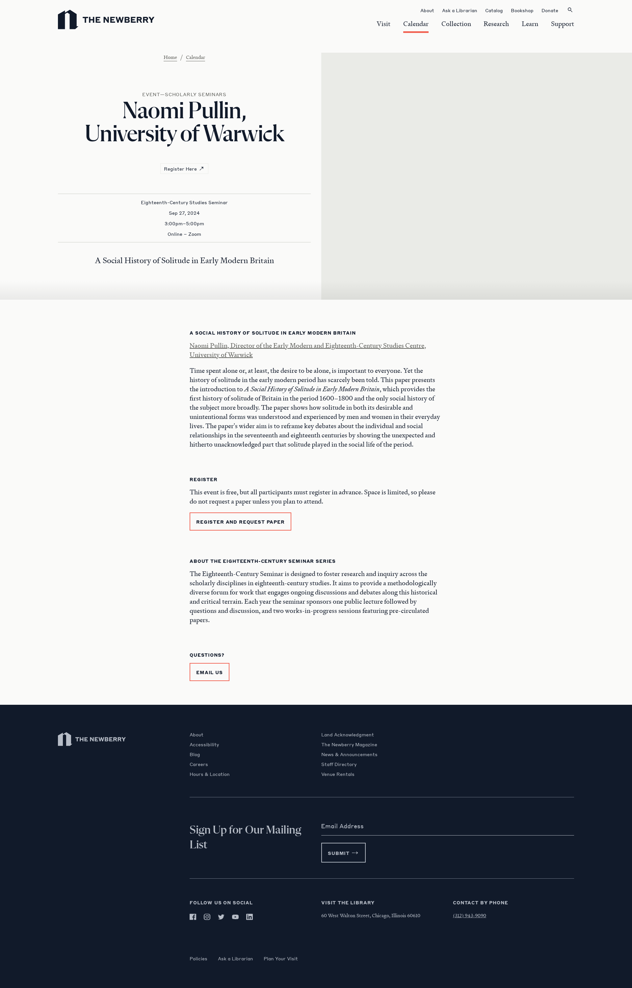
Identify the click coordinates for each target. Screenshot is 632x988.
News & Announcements (349, 754)
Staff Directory (338, 764)
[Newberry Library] (92, 749)
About (196, 734)
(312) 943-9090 (469, 915)
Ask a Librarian (235, 958)
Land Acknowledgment (347, 734)
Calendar (195, 57)
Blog (195, 754)
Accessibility (204, 744)
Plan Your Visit (281, 958)
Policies (198, 958)
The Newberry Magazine (349, 744)
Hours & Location (210, 774)
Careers (199, 764)
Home (170, 57)
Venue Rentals (338, 774)
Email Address (342, 826)
